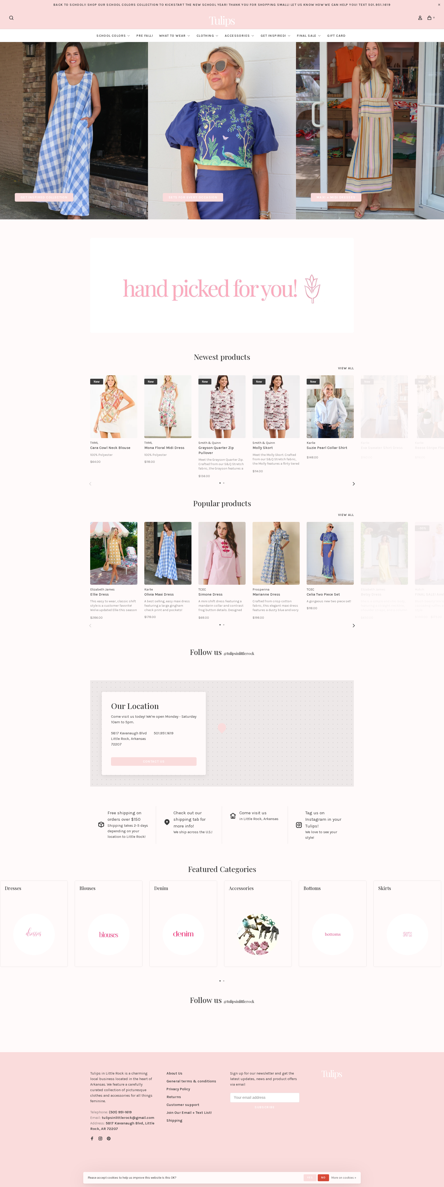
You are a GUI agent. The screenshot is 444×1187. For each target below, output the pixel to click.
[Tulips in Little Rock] (331, 1074)
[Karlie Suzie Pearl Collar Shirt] (330, 406)
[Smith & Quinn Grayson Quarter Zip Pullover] (222, 406)
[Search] (12, 19)
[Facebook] (92, 1139)
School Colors (111, 36)
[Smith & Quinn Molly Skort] (276, 406)
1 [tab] (220, 980)
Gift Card (336, 36)
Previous (90, 483)
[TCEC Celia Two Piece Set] (330, 553)
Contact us (154, 761)
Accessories (237, 36)
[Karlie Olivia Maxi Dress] (167, 553)
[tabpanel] (74, 130)
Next (354, 483)
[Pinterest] (109, 1139)
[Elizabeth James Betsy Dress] (384, 553)
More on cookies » (343, 1177)
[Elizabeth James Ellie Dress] (113, 553)
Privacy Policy (178, 1089)
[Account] (421, 19)
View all (346, 368)
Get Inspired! (273, 36)
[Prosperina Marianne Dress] (276, 553)
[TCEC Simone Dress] (222, 553)
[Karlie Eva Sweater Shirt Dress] (384, 406)
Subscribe (265, 1107)
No (323, 1177)
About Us (174, 1073)
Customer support (182, 1104)
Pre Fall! (144, 36)
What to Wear (172, 36)
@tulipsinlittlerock (239, 653)
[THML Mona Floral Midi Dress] (167, 406)
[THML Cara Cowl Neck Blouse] (113, 406)
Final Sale (307, 36)
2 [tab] (224, 980)
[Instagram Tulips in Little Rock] (100, 1139)
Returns (173, 1097)
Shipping (174, 1120)
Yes (310, 1177)
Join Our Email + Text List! (189, 1112)
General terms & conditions (191, 1081)
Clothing (205, 36)
